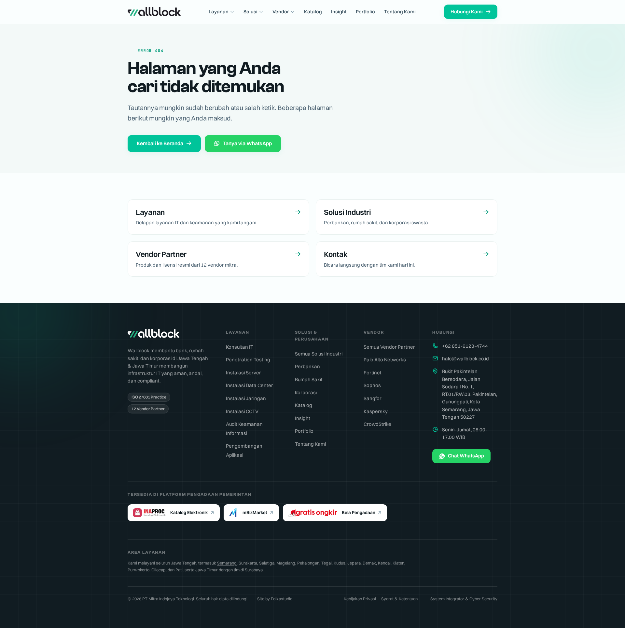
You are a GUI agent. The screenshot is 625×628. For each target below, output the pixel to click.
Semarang (227, 562)
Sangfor (373, 398)
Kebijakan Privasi (360, 598)
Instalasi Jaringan (246, 398)
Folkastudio (281, 598)
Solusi (250, 11)
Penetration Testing (248, 359)
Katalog (313, 11)
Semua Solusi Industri (318, 354)
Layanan (219, 11)
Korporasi (306, 392)
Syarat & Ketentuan (399, 598)
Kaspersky (376, 411)
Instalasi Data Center (249, 385)
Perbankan (307, 366)
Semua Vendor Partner (389, 347)
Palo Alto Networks (385, 359)
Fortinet (373, 373)
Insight (339, 11)
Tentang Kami (400, 11)
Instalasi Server (243, 373)
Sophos (372, 385)
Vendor (280, 11)
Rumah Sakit (309, 379)
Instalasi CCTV (242, 411)
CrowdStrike (377, 424)
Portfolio (365, 11)
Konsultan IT (239, 347)
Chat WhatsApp (466, 456)
